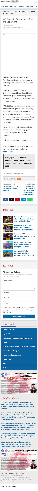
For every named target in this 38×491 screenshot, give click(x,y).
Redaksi (28, 477)
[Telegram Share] (23, 199)
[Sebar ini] (5, 199)
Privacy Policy (27, 479)
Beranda (6, 12)
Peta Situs (13, 481)
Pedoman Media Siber (8, 477)
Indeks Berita (5, 475)
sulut (4, 363)
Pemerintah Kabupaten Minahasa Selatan (18, 338)
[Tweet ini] (11, 199)
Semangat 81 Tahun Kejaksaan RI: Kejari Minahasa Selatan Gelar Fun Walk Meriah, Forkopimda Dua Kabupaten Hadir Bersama (16, 444)
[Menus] (35, 2)
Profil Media (20, 477)
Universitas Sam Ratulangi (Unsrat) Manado (19, 346)
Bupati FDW (7, 334)
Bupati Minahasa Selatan (12, 355)
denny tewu (7, 359)
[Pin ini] (17, 199)
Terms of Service (16, 479)
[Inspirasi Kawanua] (10, 2)
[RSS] (19, 179)
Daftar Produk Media (17, 475)
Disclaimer (4, 481)
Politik (5, 342)
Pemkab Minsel (8, 330)
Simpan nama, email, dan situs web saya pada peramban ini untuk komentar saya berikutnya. (19, 310)
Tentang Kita (5, 479)
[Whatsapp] (30, 199)
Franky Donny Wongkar (11, 351)
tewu (4, 368)
